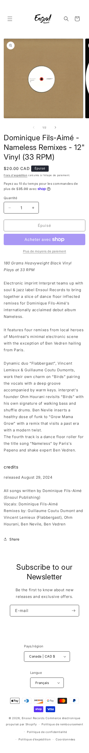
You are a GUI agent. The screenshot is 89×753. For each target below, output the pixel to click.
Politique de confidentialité (47, 732)
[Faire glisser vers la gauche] (33, 127)
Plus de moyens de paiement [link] (44, 251)
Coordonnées (65, 739)
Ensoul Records (33, 718)
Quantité (10, 198)
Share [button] (14, 539)
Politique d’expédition (35, 739)
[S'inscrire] (73, 610)
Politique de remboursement (62, 724)
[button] (9, 18)
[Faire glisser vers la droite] (55, 127)
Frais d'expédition (15, 175)
